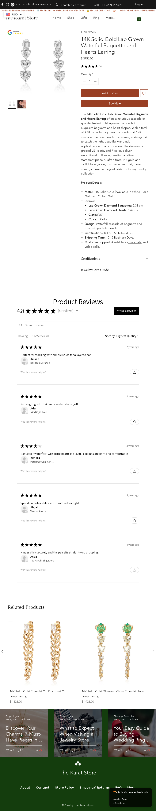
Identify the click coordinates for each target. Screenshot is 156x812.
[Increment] (95, 81)
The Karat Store (21, 18)
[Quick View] (42, 651)
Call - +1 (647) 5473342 (108, 5)
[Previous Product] (2, 651)
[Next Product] (153, 651)
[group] (78, 661)
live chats (134, 242)
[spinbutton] (89, 81)
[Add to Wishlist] (144, 93)
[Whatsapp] (12, 4)
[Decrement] (84, 81)
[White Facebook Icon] (2, 4)
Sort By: (110, 336)
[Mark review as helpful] (134, 372)
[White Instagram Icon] (7, 4)
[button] (83, 18)
